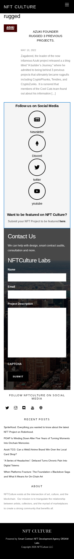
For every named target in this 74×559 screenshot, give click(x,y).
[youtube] (32, 407)
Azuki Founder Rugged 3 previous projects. (45, 36)
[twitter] (7, 407)
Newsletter (37, 132)
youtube (37, 203)
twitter (37, 179)
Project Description (20, 303)
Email (11, 286)
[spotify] (41, 407)
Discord (37, 156)
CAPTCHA (15, 364)
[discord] (24, 407)
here (62, 221)
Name (11, 269)
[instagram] (15, 407)
